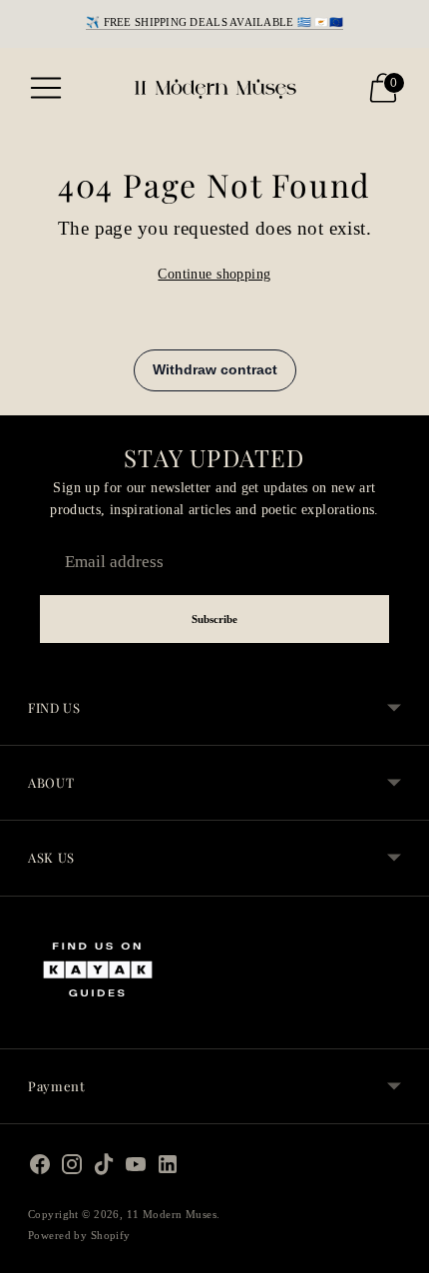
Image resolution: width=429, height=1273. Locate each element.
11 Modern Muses (171, 1214)
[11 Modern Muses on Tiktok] (104, 1168)
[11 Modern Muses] (214, 88)
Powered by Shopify (79, 1235)
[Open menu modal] (46, 88)
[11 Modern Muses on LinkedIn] (168, 1168)
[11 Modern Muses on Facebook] (40, 1168)
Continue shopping (214, 274)
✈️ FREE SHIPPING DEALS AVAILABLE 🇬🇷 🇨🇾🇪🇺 (214, 22)
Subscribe (215, 619)
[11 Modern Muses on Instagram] (72, 1168)
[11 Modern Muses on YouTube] (136, 1168)
